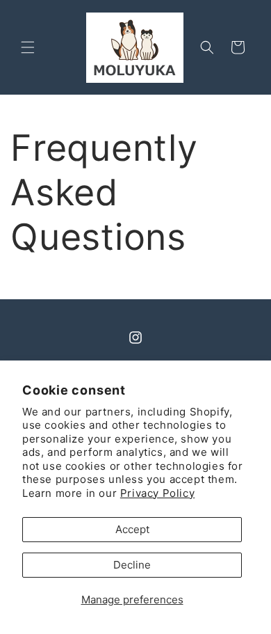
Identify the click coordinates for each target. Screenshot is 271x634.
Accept (132, 529)
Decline (132, 564)
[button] (28, 47)
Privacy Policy (157, 493)
